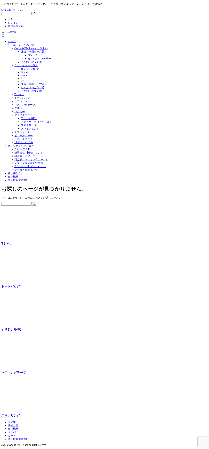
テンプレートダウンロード (30, 166)
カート (12, 435)
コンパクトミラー (37, 55)
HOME (12, 422)
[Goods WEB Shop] (12, 10)
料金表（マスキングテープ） (31, 159)
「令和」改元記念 (31, 62)
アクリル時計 (29, 118)
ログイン (13, 22)
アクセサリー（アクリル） (36, 121)
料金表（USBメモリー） (28, 156)
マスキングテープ (24, 104)
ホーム (12, 41)
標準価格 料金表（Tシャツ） (31, 152)
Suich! (24, 75)
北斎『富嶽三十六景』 (34, 51)
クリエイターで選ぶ (26, 65)
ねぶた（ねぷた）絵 (32, 87)
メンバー (13, 432)
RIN (23, 78)
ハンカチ (19, 111)
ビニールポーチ (23, 135)
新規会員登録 (16, 26)
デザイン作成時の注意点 (28, 163)
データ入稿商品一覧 (26, 169)
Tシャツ (19, 94)
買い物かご (14, 173)
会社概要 (13, 176)
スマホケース (22, 132)
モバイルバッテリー (39, 58)
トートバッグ (22, 97)
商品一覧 (13, 425)
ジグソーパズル (23, 142)
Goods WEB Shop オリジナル (31, 48)
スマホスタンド (30, 128)
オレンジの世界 (30, 68)
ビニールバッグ (23, 139)
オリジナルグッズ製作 (21, 145)
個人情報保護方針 (18, 180)
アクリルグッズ (23, 115)
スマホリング (29, 125)
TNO (23, 81)
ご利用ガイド (22, 149)
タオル (18, 108)
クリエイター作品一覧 (21, 44)
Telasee (25, 72)
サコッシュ (20, 101)
